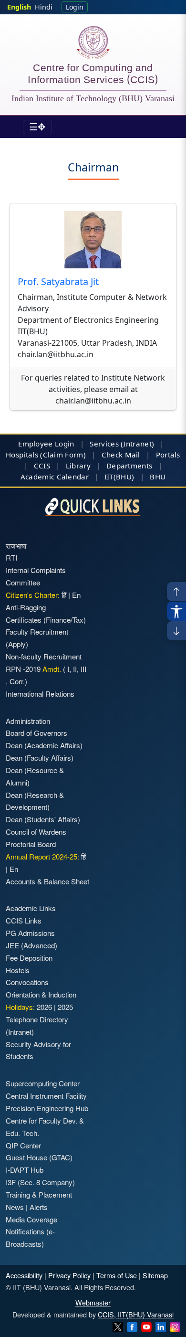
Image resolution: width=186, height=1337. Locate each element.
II (74, 669)
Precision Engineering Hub (47, 1108)
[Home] (92, 42)
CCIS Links (23, 920)
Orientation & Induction (41, 994)
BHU (157, 476)
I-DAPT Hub (24, 1170)
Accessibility (24, 1275)
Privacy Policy (69, 1275)
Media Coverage (31, 1219)
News (15, 1207)
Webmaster (93, 1302)
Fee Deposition (29, 958)
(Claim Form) (63, 454)
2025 (65, 1007)
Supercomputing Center (43, 1083)
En (76, 595)
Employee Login (46, 443)
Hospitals (22, 454)
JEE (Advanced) (31, 945)
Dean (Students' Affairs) (43, 819)
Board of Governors (36, 733)
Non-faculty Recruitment (44, 656)
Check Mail (121, 454)
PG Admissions (30, 933)
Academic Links (31, 908)
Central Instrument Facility (46, 1096)
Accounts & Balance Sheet (47, 881)
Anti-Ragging (26, 607)
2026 (44, 1007)
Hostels (18, 970)
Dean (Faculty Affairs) (39, 758)
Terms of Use (116, 1275)
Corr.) (17, 681)
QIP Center (23, 1145)
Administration (28, 721)
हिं (64, 595)
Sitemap (155, 1275)
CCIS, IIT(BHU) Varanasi (136, 1314)
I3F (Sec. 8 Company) (40, 1182)
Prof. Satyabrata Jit (59, 281)
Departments (129, 465)
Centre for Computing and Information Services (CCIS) (93, 75)
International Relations (40, 694)
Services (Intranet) (122, 443)
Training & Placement (39, 1194)
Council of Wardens (36, 832)
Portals (168, 454)
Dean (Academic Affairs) (44, 745)
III (82, 669)
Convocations (27, 982)
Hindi (43, 6)
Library (78, 465)
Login (74, 6)
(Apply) (17, 644)
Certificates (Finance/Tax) (46, 620)
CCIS (42, 465)
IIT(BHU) (119, 476)
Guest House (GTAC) (39, 1157)
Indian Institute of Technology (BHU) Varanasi (93, 98)
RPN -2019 (23, 669)
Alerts (39, 1207)
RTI (11, 557)
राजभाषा (16, 546)
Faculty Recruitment (37, 631)
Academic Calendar (55, 476)
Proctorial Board (31, 844)
